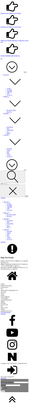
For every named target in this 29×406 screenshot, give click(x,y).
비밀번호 (3, 385)
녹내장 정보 (10, 130)
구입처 (9, 155)
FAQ (8, 151)
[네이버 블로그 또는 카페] (14, 357)
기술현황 (9, 91)
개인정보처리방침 (6, 312)
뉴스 (8, 131)
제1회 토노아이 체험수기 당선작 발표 (11, 13)
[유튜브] (14, 333)
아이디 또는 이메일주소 (7, 382)
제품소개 (6, 96)
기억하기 (4, 388)
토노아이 (9, 112)
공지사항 (9, 148)
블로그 (9, 133)
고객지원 (6, 135)
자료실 (9, 150)
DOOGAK (3, 378)
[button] (3, 198)
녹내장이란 (10, 127)
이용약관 (3, 314)
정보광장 (6, 113)
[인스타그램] (14, 345)
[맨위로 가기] (14, 399)
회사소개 (6, 74)
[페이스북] (14, 321)
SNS (8, 128)
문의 (8, 153)
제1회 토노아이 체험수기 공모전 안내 (11, 27)
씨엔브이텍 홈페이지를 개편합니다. (10, 55)
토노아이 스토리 (11, 110)
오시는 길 (9, 95)
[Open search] (13, 177)
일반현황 (9, 90)
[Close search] (13, 191)
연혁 (8, 93)
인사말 (9, 88)
